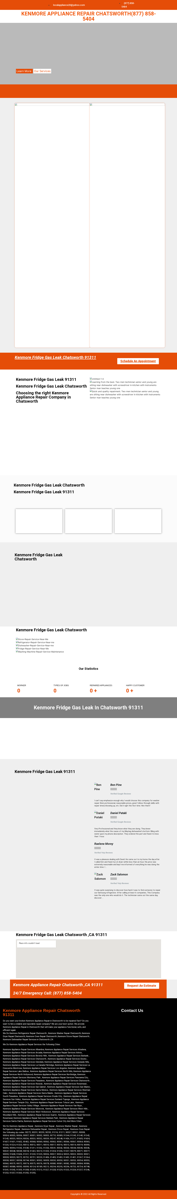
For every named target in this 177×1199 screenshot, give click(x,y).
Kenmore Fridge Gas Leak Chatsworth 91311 (55, 357)
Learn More (24, 71)
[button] (127, 903)
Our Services (42, 71)
